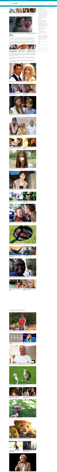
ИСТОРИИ (17, 0)
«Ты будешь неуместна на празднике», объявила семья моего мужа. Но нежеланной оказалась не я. (42, 29)
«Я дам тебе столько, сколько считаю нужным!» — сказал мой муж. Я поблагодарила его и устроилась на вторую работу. (43, 32)
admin (14, 36)
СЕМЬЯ (19, 0)
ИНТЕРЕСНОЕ (22, 0)
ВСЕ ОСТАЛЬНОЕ (25, 0)
